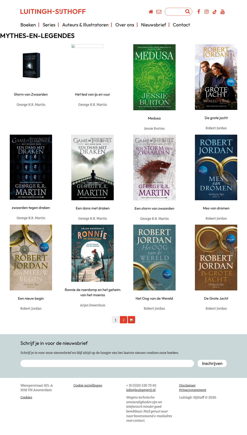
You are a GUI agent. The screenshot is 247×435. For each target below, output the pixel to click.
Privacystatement (192, 390)
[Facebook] (199, 12)
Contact (181, 25)
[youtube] (223, 12)
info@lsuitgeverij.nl (141, 390)
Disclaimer (187, 385)
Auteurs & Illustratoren (85, 25)
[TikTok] (215, 14)
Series (49, 25)
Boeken (28, 25)
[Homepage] (151, 12)
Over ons (124, 25)
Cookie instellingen (87, 385)
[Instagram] (207, 12)
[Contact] (159, 12)
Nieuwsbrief (153, 25)
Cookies (26, 397)
